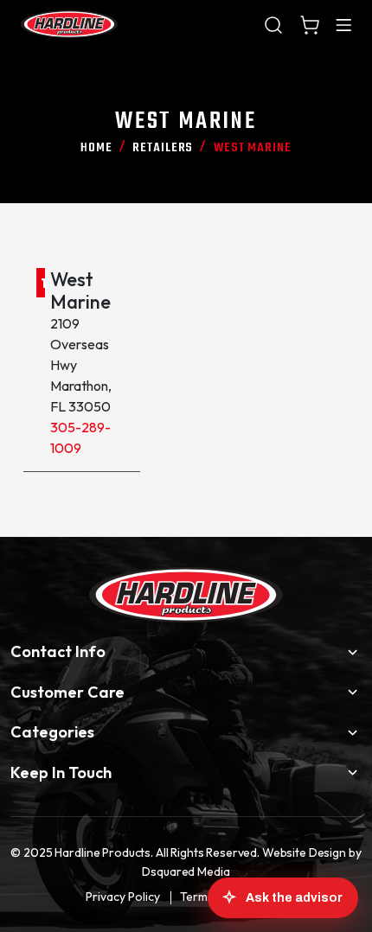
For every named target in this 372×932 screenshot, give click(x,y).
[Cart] (309, 24)
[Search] (273, 24)
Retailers (162, 147)
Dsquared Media (185, 871)
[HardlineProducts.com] (69, 24)
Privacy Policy (123, 896)
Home (96, 147)
